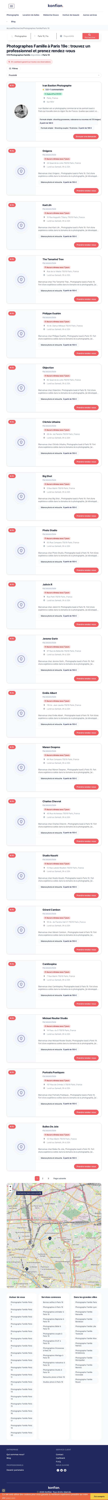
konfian (54, 1487)
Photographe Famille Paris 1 (21, 1303)
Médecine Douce (51, 15)
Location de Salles (31, 15)
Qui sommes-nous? (15, 1454)
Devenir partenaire (15, 1470)
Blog (13, 21)
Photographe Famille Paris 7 (21, 1347)
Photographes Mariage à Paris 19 (53, 1356)
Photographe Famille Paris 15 (21, 1405)
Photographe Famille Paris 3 (21, 1318)
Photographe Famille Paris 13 (21, 1390)
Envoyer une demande (86, 136)
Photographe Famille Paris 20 (21, 1434)
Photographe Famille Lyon (86, 1307)
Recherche (18, 28)
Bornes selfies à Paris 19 (53, 1302)
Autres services (90, 15)
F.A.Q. (58, 1461)
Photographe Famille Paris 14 (21, 1397)
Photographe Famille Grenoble (83, 1373)
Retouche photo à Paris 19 (54, 1377)
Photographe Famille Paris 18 (21, 1426)
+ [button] (10, 1186)
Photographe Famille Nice (86, 1338)
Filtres (15, 68)
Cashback (60, 1458)
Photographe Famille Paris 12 (21, 1383)
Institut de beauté (71, 15)
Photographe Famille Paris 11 (21, 1376)
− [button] (10, 1190)
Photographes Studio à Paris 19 (52, 1371)
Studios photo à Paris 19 (53, 1382)
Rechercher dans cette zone (28, 1193)
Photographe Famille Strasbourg (83, 1351)
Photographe (13, 15)
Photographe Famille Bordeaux (83, 1320)
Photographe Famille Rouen (83, 1380)
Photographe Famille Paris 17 (21, 1419)
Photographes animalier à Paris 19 (53, 1313)
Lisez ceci (10, 1498)
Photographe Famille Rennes (83, 1366)
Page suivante (59, 1178)
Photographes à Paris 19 (53, 1307)
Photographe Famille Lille (85, 1326)
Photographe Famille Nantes (83, 1344)
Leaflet (98, 1287)
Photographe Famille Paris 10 (21, 1368)
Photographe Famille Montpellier (83, 1359)
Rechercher (90, 37)
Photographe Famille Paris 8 (21, 1354)
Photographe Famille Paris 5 (21, 1332)
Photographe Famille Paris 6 (21, 1339)
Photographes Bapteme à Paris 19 (53, 1320)
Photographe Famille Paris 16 (21, 1412)
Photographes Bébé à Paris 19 (52, 1327)
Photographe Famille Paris (86, 1302)
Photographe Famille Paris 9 (21, 1361)
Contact (59, 1454)
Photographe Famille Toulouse (83, 1332)
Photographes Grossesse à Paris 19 (53, 1349)
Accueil (10, 28)
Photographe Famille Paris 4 (21, 1325)
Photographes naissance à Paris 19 (54, 1364)
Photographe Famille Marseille (83, 1313)
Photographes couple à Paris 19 (52, 1335)
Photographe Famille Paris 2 (21, 1310)
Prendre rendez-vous (86, 191)
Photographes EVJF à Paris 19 (52, 1342)
